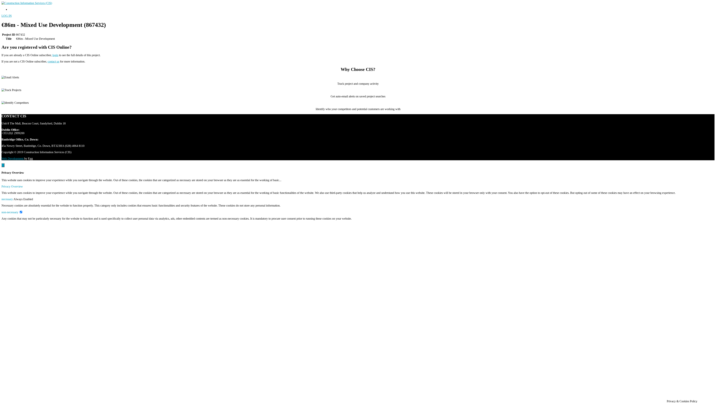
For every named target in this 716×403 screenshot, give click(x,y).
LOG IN (6, 15)
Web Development (12, 158)
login (55, 55)
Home (12, 9)
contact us (53, 61)
